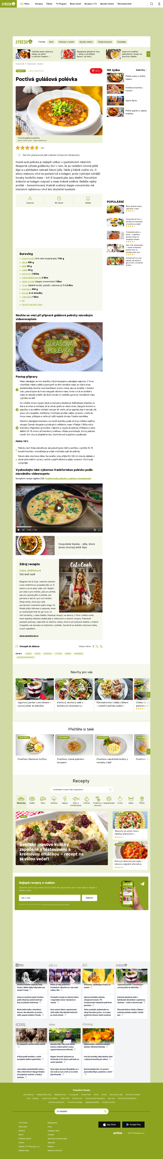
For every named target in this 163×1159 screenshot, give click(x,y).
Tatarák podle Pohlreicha (95, 1098)
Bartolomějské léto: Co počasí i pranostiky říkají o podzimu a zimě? (98, 1070)
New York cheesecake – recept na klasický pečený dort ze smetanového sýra (134, 248)
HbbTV (20, 1135)
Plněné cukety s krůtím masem (135, 77)
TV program (73, 1095)
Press (50, 1127)
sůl (23, 300)
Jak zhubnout (28, 1095)
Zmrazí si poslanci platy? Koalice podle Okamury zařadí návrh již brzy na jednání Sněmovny (30, 1000)
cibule (24, 262)
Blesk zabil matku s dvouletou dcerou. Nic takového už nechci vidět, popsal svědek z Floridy (29, 1012)
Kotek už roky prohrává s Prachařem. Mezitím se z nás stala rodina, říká (64, 987)
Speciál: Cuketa (107, 4)
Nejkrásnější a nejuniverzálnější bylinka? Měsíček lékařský (97, 1045)
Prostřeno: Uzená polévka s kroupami (70, 761)
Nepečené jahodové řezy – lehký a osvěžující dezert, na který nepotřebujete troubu (88, 55)
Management (52, 1123)
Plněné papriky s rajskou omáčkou (136, 112)
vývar (24, 285)
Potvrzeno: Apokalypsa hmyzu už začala (97, 986)
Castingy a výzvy (53, 1131)
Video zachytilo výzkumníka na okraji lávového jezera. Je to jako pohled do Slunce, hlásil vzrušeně (97, 1012)
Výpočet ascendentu (56, 1102)
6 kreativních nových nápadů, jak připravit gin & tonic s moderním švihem (134, 261)
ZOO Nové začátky (133, 1095)
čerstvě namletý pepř (32, 304)
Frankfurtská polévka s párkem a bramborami (68, 478)
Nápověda (51, 1143)
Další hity (141, 70)
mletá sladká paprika (31, 277)
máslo (24, 270)
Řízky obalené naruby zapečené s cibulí (134, 207)
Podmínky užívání (24, 1139)
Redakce (51, 1146)
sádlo (24, 266)
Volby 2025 (64, 1098)
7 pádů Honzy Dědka (49, 1098)
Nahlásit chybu (23, 1150)
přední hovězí (28, 258)
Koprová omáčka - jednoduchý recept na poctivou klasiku (132, 54)
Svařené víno (77, 1098)
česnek (25, 293)
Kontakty (51, 1135)
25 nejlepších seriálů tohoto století (31, 1044)
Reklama (21, 1131)
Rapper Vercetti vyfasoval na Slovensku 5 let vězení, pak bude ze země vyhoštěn (64, 1059)
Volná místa (22, 1127)
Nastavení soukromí (55, 1150)
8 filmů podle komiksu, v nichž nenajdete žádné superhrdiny (29, 1058)
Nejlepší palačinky (92, 1102)
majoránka (27, 296)
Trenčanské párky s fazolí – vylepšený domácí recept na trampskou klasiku (133, 235)
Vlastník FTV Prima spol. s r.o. (29, 1146)
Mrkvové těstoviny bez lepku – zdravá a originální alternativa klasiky (129, 864)
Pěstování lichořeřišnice (127, 1098)
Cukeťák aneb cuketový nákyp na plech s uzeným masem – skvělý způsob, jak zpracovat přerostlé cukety (42, 57)
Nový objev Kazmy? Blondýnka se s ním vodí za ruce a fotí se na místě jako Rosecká (64, 1072)
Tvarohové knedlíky (74, 1102)
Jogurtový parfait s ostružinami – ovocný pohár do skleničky (34, 704)
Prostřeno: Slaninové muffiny (32, 759)
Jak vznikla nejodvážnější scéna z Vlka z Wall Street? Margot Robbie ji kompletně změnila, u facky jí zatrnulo (31, 1073)
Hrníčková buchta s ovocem (134, 89)
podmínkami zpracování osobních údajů (55, 904)
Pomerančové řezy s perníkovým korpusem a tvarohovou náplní (134, 221)
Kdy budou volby (116, 1095)
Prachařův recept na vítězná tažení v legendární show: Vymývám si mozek (64, 1000)
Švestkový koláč (108, 1102)
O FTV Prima (23, 1123)
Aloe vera (111, 1098)
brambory (26, 289)
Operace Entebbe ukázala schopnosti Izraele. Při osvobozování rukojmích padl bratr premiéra (98, 1001)
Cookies (21, 1143)
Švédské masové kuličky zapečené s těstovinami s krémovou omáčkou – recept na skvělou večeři (51, 852)
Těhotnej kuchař (124, 4)
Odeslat (89, 898)
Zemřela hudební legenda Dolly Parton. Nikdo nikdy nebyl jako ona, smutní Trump (31, 987)
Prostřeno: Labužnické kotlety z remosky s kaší (112, 761)
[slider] (59, 526)
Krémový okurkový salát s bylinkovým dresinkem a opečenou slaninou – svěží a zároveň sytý (71, 704)
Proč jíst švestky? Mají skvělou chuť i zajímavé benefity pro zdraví (98, 1058)
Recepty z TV (90, 4)
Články (49, 4)
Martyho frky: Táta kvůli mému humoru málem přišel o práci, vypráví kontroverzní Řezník (62, 1047)
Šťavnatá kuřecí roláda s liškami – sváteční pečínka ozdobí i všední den (112, 704)
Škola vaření (75, 4)
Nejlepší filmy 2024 (44, 1095)
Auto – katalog (32, 1098)
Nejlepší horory (60, 1095)
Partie (96, 1095)
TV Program (61, 4)
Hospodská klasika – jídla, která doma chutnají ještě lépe (76, 546)
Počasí (104, 1095)
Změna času (86, 1095)
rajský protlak (28, 281)
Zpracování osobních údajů (57, 1139)
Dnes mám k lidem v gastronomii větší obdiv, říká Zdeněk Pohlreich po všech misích (63, 1012)
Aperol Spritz (131, 100)
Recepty (39, 4)
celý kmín (26, 273)
